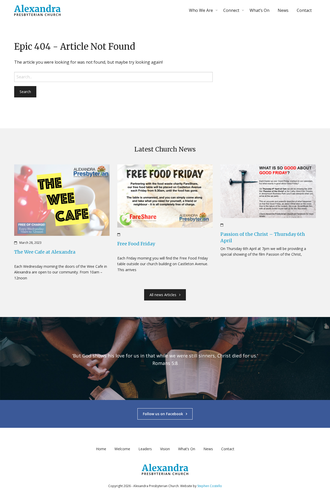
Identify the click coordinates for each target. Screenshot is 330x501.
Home (101, 448)
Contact (304, 10)
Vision (165, 448)
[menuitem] (202, 10)
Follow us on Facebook (163, 413)
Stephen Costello (209, 486)
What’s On (259, 10)
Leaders (145, 448)
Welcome (122, 448)
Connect (231, 10)
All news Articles (163, 294)
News (283, 10)
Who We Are (201, 10)
